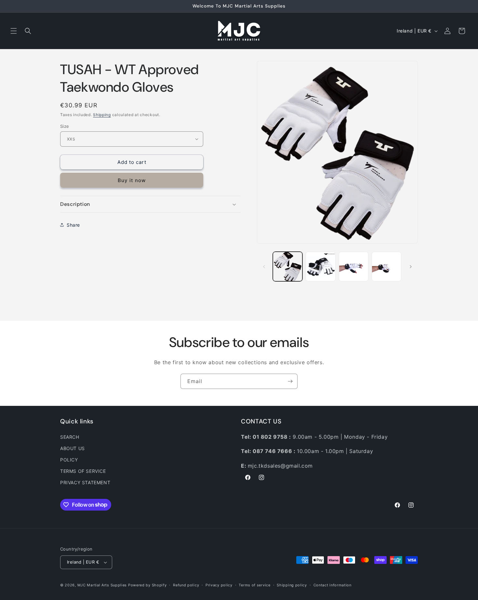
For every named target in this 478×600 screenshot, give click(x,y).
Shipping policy (292, 585)
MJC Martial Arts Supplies (102, 585)
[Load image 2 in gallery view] (320, 266)
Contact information (332, 585)
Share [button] (73, 225)
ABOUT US (72, 448)
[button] (14, 31)
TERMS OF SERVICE (83, 471)
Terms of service (254, 585)
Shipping (102, 114)
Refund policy (186, 585)
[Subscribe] (290, 381)
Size (64, 125)
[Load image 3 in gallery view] (353, 266)
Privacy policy (219, 585)
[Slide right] (411, 267)
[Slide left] (264, 267)
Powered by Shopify (147, 585)
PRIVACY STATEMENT (85, 482)
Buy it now (132, 180)
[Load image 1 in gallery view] (287, 266)
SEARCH (69, 437)
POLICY (69, 459)
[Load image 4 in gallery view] (386, 266)
